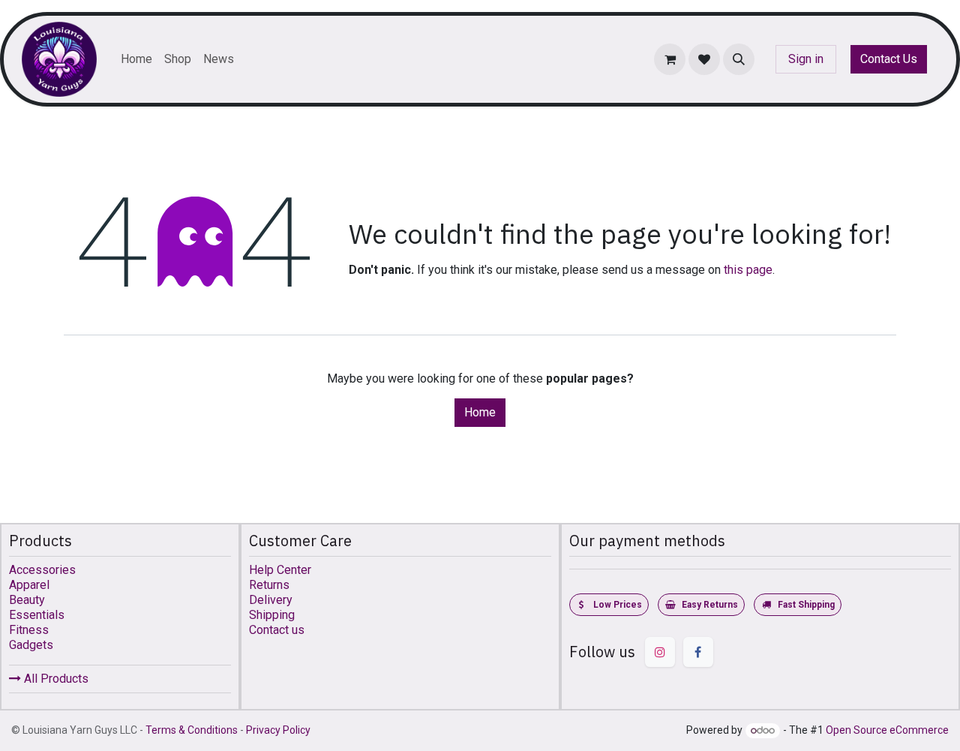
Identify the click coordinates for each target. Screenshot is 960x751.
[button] (738, 59)
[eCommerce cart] (670, 59)
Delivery (270, 600)
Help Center (280, 570)
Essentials (36, 615)
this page (748, 270)
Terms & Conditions (192, 730)
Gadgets (31, 645)
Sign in (806, 59)
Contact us (276, 630)
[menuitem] (136, 59)
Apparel (29, 585)
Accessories (42, 570)
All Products (54, 678)
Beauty (27, 600)
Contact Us (888, 59)
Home (480, 412)
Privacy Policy (278, 730)
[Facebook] (698, 652)
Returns (269, 585)
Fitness (29, 630)
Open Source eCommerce (887, 730)
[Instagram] (660, 652)
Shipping (272, 615)
